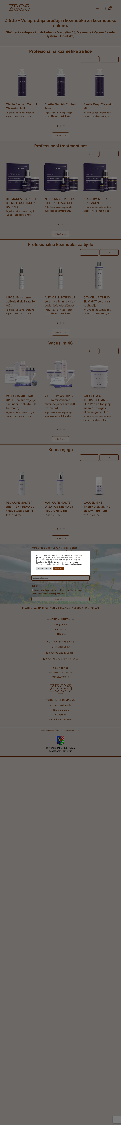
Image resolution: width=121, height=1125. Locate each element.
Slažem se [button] (58, 568)
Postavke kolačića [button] (44, 568)
